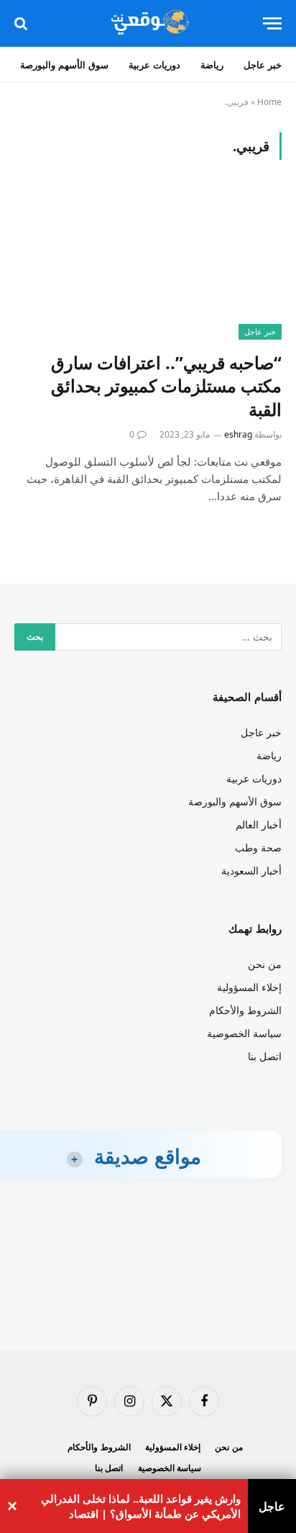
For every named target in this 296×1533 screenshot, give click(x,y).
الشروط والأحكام (245, 1010)
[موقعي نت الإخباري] (147, 23)
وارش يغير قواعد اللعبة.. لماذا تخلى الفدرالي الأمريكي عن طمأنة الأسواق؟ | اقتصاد (141, 1506)
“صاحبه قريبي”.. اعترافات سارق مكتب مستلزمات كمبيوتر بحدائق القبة (166, 386)
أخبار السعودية (251, 870)
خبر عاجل (263, 64)
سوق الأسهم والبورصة (64, 64)
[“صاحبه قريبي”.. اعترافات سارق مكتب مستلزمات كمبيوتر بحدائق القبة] (148, 264)
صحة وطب (258, 847)
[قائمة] (272, 23)
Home (269, 102)
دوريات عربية (154, 64)
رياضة (211, 64)
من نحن (265, 964)
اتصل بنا (265, 1056)
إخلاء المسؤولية (249, 987)
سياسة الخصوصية (244, 1033)
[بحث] (22, 23)
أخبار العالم (259, 824)
